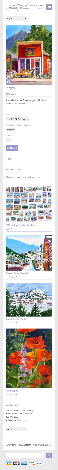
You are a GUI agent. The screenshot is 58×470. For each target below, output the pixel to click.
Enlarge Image (8, 82)
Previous (10, 169)
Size (8, 115)
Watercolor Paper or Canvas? (19, 125)
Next (19, 169)
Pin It (8, 159)
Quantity (9, 135)
